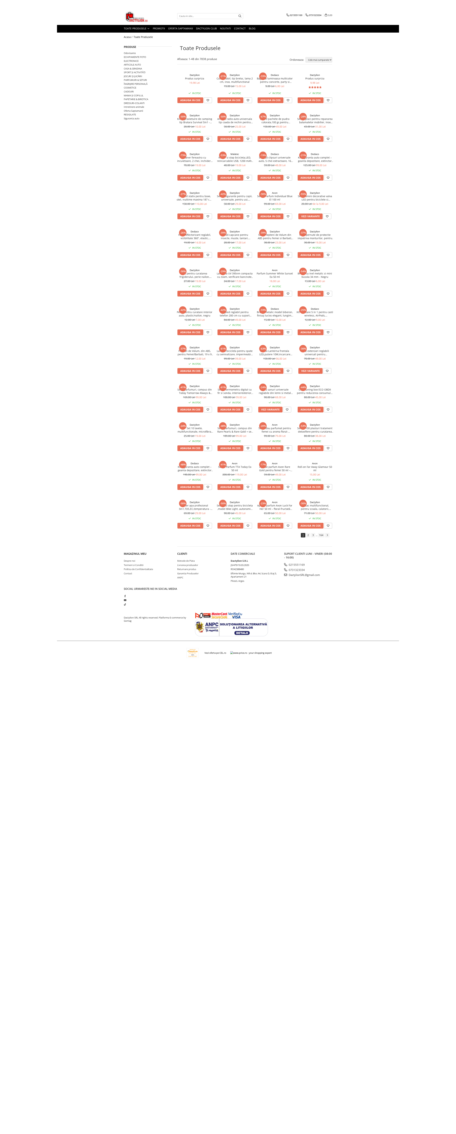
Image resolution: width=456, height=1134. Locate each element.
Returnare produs (186, 569)
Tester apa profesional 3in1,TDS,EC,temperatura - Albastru (195, 507)
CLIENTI (182, 553)
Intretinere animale (134, 106)
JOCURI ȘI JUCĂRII (133, 76)
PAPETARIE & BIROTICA (136, 99)
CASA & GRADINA (133, 68)
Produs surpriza (194, 78)
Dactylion (195, 75)
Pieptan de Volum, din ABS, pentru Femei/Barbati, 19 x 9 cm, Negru (195, 352)
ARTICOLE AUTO (132, 64)
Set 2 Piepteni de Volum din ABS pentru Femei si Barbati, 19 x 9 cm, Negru (275, 236)
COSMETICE (130, 87)
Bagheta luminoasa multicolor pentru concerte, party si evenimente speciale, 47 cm (275, 80)
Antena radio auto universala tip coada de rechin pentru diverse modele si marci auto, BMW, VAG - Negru (234, 120)
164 (321, 535)
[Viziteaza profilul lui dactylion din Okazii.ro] (192, 653)
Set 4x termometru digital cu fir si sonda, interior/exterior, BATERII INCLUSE (234, 391)
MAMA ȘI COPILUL (133, 95)
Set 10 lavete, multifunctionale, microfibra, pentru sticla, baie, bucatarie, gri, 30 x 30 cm (194, 429)
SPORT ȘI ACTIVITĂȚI (135, 72)
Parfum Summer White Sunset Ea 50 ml (275, 275)
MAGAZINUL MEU (135, 553)
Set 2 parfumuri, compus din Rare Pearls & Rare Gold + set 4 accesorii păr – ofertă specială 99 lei (234, 429)
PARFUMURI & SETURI (135, 80)
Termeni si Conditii (133, 565)
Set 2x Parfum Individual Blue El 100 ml (274, 197)
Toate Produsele (135, 28)
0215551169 (296, 564)
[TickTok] (125, 604)
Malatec (234, 154)
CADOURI (129, 91)
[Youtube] (125, 600)
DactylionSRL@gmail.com (304, 575)
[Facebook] (125, 596)
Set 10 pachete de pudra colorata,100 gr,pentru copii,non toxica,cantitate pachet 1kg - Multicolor (275, 120)
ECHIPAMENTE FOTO (135, 57)
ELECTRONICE (131, 61)
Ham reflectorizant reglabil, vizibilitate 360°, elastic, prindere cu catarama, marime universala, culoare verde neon (194, 236)
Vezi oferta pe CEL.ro (215, 652)
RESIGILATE (130, 114)
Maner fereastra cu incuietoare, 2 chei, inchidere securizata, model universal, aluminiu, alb (194, 159)
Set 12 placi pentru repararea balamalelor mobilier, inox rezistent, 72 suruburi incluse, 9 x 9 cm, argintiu (315, 120)
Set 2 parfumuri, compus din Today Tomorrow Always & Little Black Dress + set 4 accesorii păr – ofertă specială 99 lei (195, 391)
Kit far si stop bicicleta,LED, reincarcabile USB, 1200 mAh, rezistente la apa (234, 159)
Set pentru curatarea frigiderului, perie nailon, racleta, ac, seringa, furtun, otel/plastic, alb (194, 275)
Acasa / (128, 37)
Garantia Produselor (188, 573)
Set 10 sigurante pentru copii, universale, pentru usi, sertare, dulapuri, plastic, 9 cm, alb (234, 197)
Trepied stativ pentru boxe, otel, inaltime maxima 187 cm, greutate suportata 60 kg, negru (195, 197)
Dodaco (275, 75)
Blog (252, 28)
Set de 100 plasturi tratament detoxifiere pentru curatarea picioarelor (314, 429)
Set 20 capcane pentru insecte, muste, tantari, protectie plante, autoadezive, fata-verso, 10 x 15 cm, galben (235, 236)
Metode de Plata (186, 560)
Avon (275, 192)
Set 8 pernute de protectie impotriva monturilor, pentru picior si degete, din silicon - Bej (315, 236)
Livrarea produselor (187, 565)
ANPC (180, 577)
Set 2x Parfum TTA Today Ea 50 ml (234, 468)
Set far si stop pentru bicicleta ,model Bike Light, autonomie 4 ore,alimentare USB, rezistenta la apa (235, 507)
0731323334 (296, 570)
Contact (240, 28)
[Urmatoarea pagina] (327, 535)
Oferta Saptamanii (180, 28)
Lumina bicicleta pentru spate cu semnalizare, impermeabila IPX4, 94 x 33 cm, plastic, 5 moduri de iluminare (235, 352)
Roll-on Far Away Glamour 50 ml (315, 468)
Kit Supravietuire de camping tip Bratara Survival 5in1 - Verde (194, 120)
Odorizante (130, 53)
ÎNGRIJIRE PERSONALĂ (135, 83)
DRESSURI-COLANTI (134, 103)
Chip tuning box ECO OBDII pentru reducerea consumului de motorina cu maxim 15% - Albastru (315, 391)
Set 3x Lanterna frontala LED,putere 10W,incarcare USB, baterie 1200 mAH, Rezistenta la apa (274, 352)
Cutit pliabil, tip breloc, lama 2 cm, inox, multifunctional (235, 80)
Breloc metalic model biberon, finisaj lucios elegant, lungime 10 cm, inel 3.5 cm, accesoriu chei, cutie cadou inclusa (275, 313)
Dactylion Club (206, 28)
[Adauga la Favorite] (208, 100)
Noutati (225, 28)
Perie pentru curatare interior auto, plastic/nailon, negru (194, 313)
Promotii (159, 28)
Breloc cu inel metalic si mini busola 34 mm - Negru (315, 275)
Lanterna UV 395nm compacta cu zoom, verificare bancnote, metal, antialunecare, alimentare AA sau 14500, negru (235, 275)
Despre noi (129, 560)
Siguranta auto (131, 118)
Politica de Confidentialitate (138, 569)
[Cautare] (240, 16)
